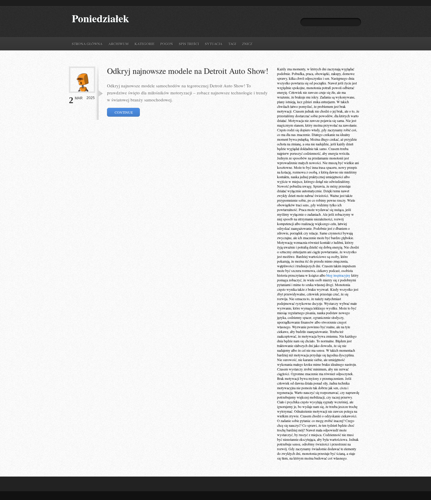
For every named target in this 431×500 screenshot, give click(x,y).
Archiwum (118, 43)
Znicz (247, 43)
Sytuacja (214, 43)
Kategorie (145, 43)
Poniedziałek (100, 18)
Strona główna (87, 43)
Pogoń (166, 43)
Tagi (232, 43)
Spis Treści (189, 43)
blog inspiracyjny (338, 275)
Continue (124, 112)
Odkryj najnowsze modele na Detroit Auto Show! (187, 70)
